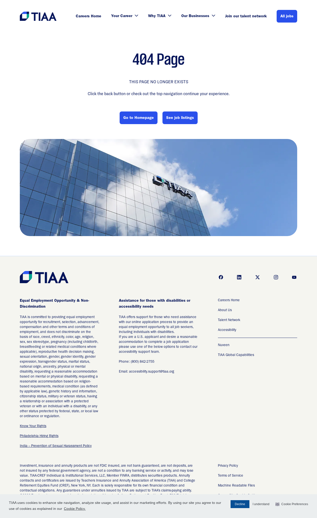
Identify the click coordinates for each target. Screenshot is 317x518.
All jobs (286, 17)
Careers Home (88, 17)
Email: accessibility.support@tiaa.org (146, 372)
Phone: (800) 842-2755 (136, 362)
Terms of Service (230, 476)
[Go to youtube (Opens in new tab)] (294, 277)
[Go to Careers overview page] (38, 16)
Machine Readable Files (236, 486)
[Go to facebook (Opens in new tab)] (221, 277)
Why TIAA (156, 16)
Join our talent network (246, 17)
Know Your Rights (33, 426)
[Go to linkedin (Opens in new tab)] (239, 277)
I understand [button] (261, 504)
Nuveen (224, 345)
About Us (225, 310)
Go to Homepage (138, 118)
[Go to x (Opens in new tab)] (258, 277)
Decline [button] (240, 504)
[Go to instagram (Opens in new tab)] (276, 277)
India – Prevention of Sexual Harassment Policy (56, 446)
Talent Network (229, 320)
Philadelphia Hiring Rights (39, 436)
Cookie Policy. (75, 509)
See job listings (180, 118)
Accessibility (227, 330)
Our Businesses (195, 16)
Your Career (121, 16)
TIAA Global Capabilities (236, 355)
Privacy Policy (228, 466)
